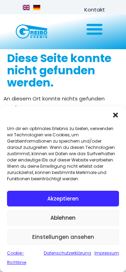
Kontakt (94, 9)
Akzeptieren (63, 198)
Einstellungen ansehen (63, 237)
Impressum (106, 253)
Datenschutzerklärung (67, 253)
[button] (115, 115)
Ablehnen (63, 217)
